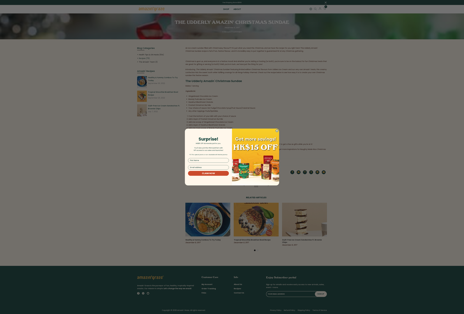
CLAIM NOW (208, 173)
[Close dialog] (277, 131)
